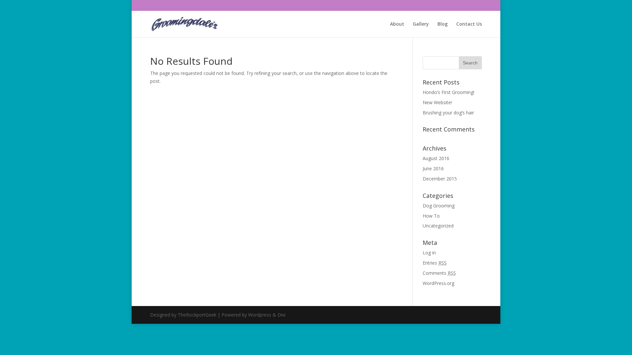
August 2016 (436, 158)
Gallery (421, 24)
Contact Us (469, 24)
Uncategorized (438, 226)
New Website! (437, 102)
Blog (442, 24)
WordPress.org (438, 283)
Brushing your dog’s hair (448, 112)
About (397, 24)
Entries (435, 263)
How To (431, 216)
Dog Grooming (439, 205)
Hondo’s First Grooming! (448, 92)
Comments (439, 273)
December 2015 (440, 179)
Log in (429, 252)
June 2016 (433, 168)
